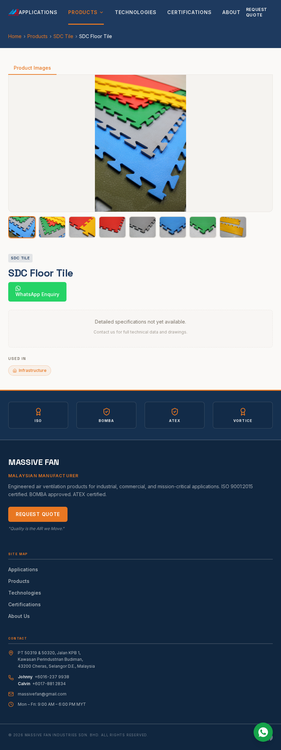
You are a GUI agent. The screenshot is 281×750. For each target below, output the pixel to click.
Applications (38, 12)
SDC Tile (63, 36)
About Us (19, 616)
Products (83, 12)
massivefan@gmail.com (42, 693)
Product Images (32, 68)
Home (15, 36)
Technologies (135, 12)
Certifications (189, 12)
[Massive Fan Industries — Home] (13, 12)
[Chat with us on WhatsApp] (263, 732)
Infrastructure (33, 370)
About (231, 12)
